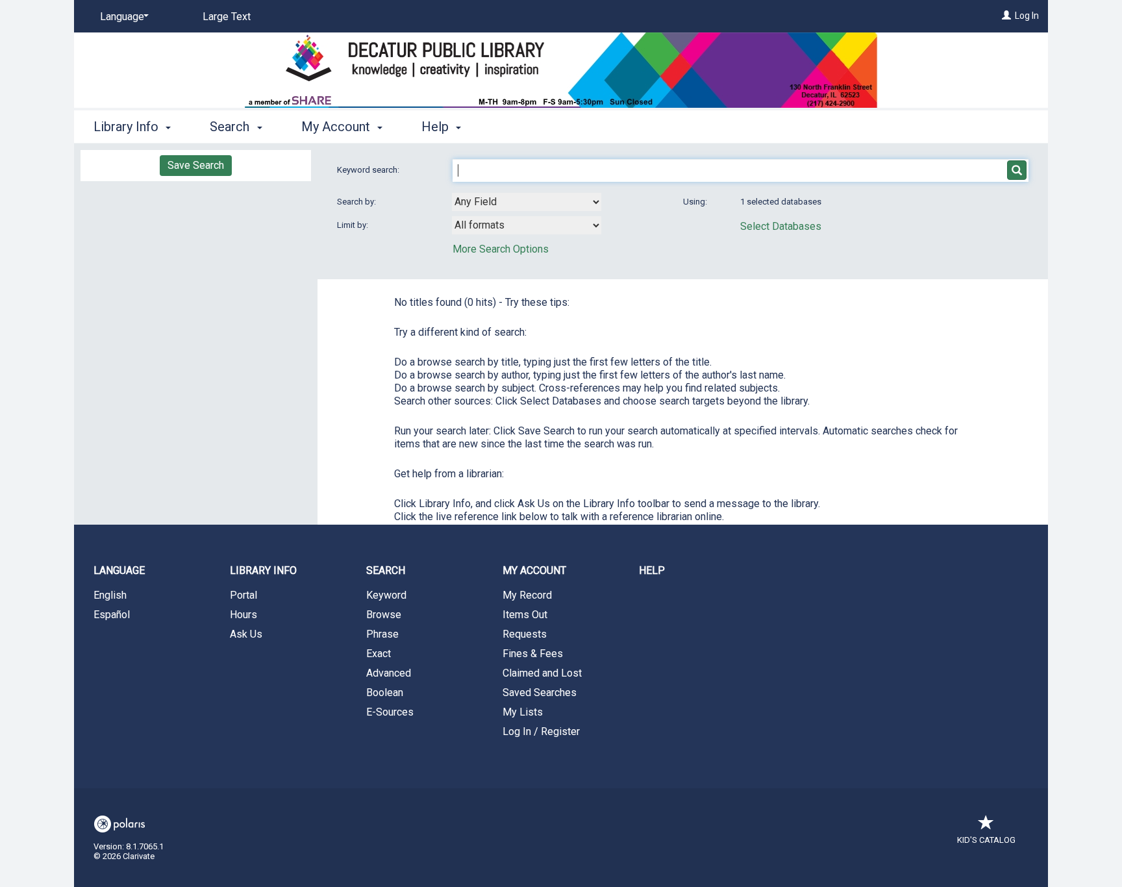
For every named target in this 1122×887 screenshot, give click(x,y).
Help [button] (436, 126)
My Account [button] (337, 126)
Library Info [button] (128, 126)
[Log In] (1006, 15)
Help (652, 570)
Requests (525, 634)
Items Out (525, 614)
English (110, 595)
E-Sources (390, 712)
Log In (1027, 15)
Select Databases (780, 226)
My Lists (523, 712)
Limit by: (353, 225)
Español (112, 614)
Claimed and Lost (542, 673)
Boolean (384, 692)
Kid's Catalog (986, 840)
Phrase (382, 634)
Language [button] (119, 570)
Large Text (227, 16)
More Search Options (501, 249)
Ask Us (246, 634)
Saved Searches (540, 692)
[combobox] (526, 202)
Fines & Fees (533, 653)
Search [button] (231, 126)
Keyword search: (369, 170)
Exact (378, 653)
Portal (243, 595)
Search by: (357, 201)
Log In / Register (541, 731)
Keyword (386, 595)
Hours (243, 614)
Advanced (388, 673)
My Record (527, 595)
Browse (383, 614)
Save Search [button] (196, 165)
